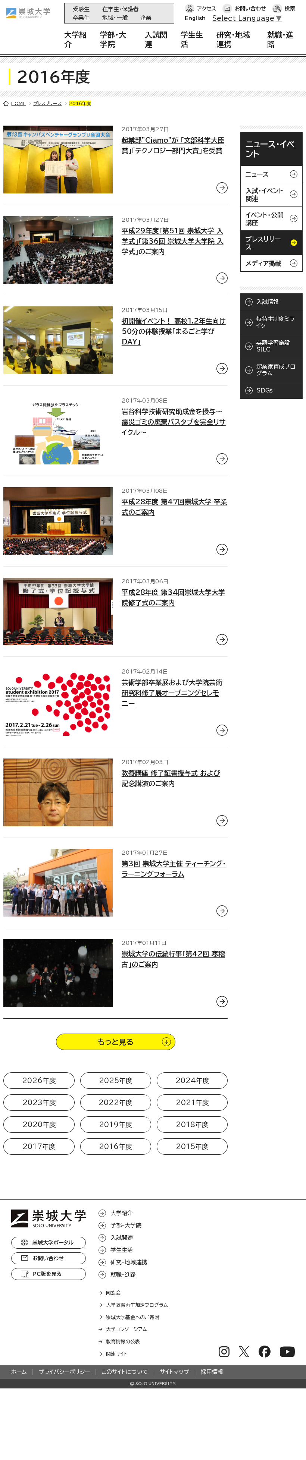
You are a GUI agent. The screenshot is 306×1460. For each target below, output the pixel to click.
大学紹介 (121, 1213)
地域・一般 (115, 18)
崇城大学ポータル (53, 1242)
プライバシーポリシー (64, 1372)
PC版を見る (47, 1274)
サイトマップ (174, 1372)
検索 (290, 8)
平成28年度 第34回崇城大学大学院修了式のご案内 (173, 597)
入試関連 (121, 1237)
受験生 (81, 9)
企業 (146, 18)
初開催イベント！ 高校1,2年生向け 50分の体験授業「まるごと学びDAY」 (174, 331)
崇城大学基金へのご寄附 (132, 1317)
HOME (18, 103)
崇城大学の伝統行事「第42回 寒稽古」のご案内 (173, 959)
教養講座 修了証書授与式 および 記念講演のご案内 (171, 778)
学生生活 (121, 1250)
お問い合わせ (250, 8)
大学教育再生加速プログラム (137, 1305)
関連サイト (117, 1354)
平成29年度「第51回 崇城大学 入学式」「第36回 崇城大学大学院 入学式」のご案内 (173, 241)
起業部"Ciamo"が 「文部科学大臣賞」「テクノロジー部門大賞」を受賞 (173, 145)
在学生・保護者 (120, 9)
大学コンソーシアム (126, 1329)
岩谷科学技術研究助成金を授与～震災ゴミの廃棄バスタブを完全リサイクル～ (174, 422)
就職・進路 (123, 1274)
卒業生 (81, 18)
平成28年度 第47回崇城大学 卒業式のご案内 (174, 506)
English (195, 18)
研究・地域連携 (128, 1262)
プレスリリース (47, 103)
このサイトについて (125, 1372)
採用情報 (212, 1372)
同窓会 (113, 1292)
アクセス (206, 8)
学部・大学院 (125, 1225)
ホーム (19, 1372)
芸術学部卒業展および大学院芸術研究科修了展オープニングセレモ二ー (172, 693)
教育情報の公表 (123, 1341)
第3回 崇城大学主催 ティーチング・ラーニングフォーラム (174, 868)
